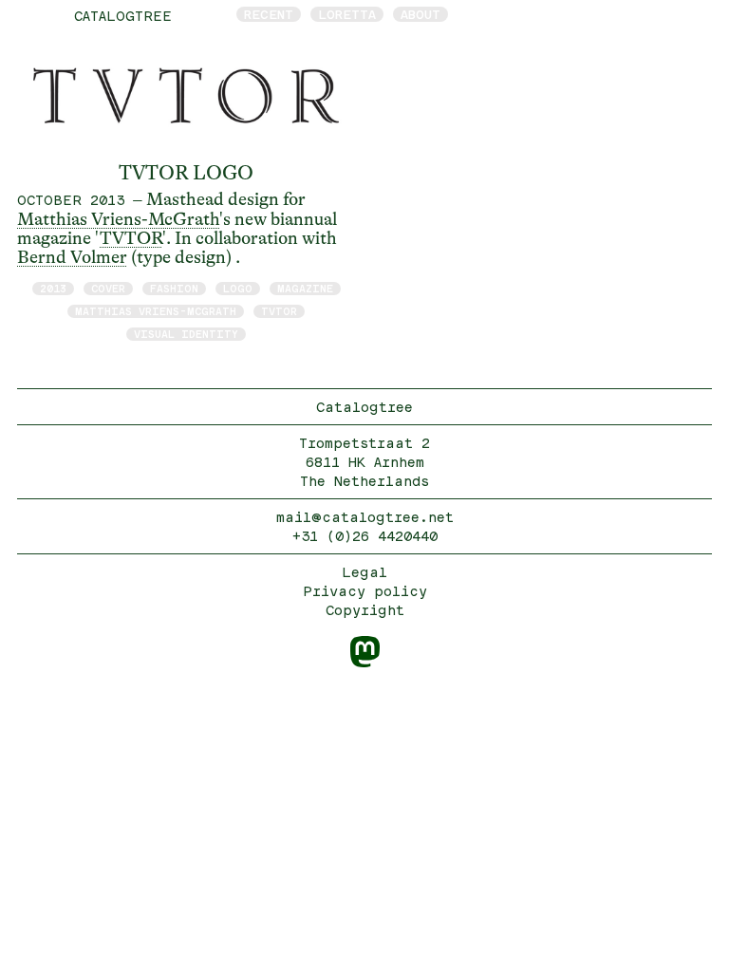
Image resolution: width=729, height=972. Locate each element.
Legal (364, 572)
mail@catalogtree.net (365, 517)
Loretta (347, 14)
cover (108, 288)
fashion (174, 288)
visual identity (186, 333)
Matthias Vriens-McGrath (118, 219)
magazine (305, 288)
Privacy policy (365, 591)
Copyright (365, 610)
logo (237, 288)
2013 (53, 288)
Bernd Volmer (72, 257)
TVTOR (131, 238)
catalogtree (123, 16)
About (420, 14)
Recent (268, 14)
